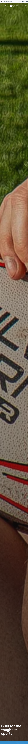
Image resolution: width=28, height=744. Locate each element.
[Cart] (26, 5)
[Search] (5, 5)
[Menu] (2, 5)
